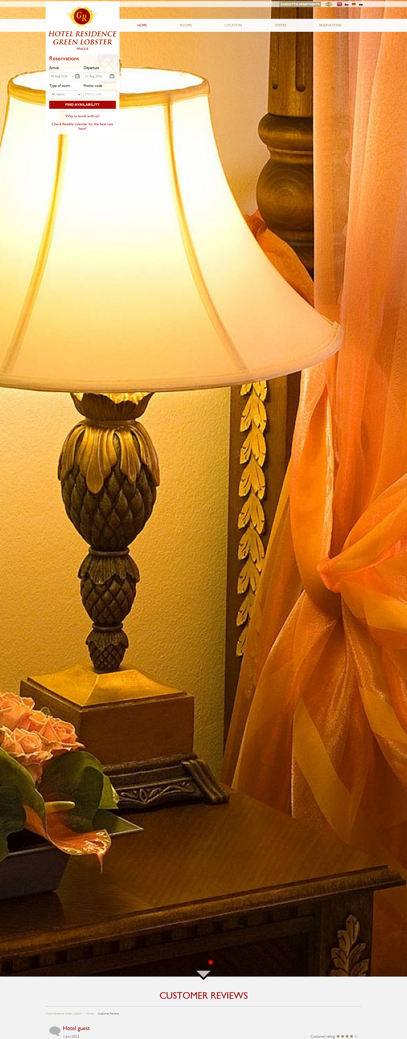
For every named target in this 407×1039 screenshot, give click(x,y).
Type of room (59, 86)
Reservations (330, 25)
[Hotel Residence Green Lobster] (82, 27)
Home (142, 25)
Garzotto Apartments (300, 4)
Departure (91, 68)
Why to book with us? (82, 116)
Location (233, 25)
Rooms (186, 25)
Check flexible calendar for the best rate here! (82, 126)
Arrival (54, 68)
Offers (280, 25)
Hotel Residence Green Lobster (64, 1013)
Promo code (93, 86)
